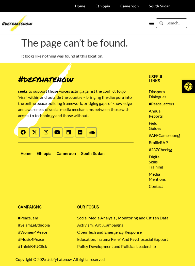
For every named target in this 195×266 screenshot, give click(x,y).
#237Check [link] (156, 149)
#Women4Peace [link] (32, 232)
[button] (152, 23)
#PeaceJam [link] (28, 217)
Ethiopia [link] (102, 6)
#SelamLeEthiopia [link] (34, 224)
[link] (188, 86)
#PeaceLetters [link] (156, 103)
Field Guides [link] (155, 126)
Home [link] (80, 6)
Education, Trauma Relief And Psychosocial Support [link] (122, 239)
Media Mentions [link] (156, 176)
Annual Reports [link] (156, 113)
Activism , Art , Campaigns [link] (100, 224)
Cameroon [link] (129, 6)
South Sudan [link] (159, 6)
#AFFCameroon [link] (156, 135)
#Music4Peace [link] (31, 239)
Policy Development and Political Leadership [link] (116, 246)
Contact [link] (156, 186)
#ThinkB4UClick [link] (32, 246)
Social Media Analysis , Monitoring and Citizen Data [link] (122, 217)
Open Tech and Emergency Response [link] (109, 232)
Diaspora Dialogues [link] (156, 94)
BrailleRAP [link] (156, 142)
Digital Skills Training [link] (156, 161)
